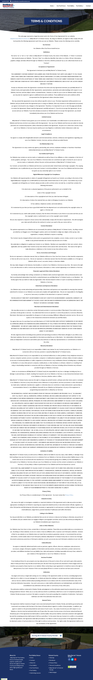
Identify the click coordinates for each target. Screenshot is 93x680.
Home (52, 6)
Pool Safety (79, 6)
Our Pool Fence (61, 6)
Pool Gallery (70, 6)
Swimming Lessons (35, 673)
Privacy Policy (69, 495)
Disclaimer (52, 660)
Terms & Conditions (55, 665)
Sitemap (51, 657)
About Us (32, 663)
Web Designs (53, 672)
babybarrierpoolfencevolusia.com (20, 38)
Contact (88, 6)
